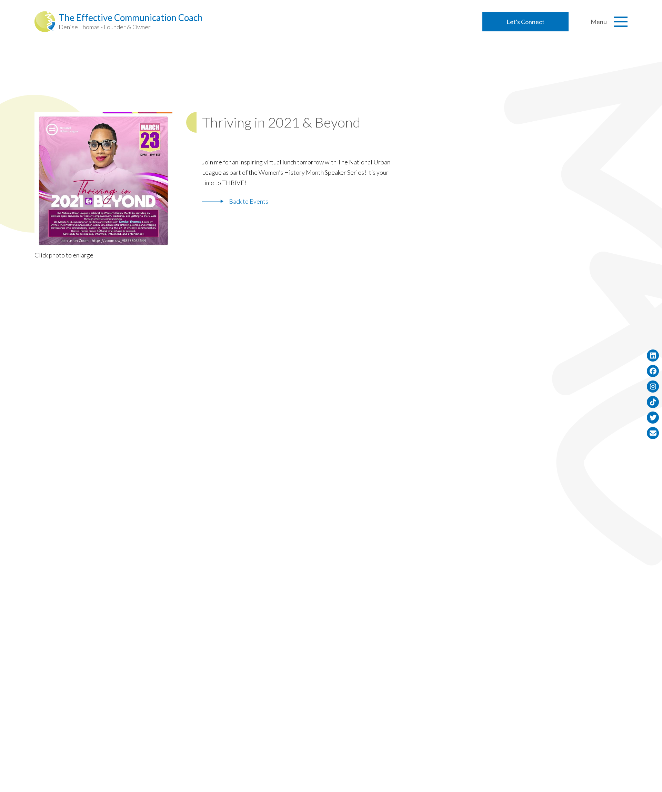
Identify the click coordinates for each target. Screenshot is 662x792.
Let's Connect (525, 22)
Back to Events (248, 201)
